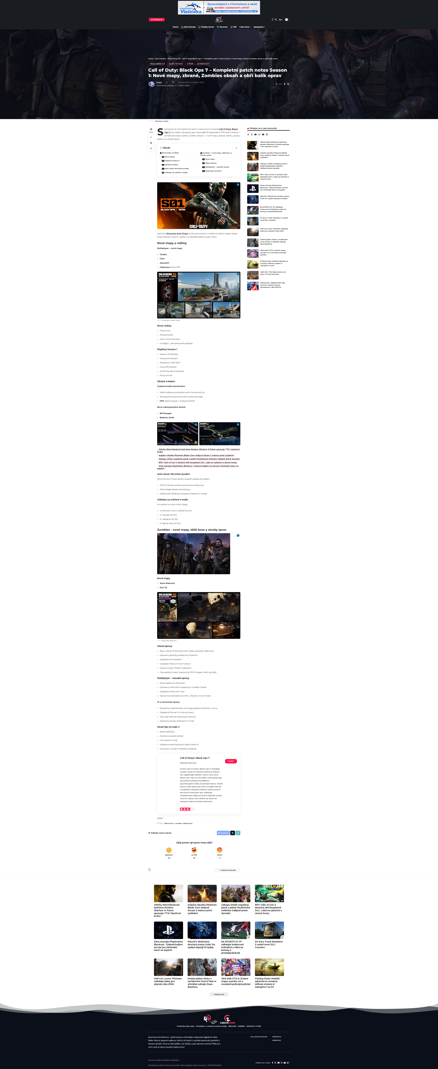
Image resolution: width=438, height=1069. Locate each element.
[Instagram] (259, 134)
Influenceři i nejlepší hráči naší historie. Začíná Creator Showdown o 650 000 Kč (272, 285)
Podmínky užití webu (185, 1026)
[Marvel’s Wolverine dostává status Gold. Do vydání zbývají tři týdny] (253, 199)
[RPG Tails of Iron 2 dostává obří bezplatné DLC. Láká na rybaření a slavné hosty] (253, 178)
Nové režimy (170, 157)
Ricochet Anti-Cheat (177, 233)
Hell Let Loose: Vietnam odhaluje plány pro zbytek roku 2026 (168, 981)
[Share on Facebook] (284, 84)
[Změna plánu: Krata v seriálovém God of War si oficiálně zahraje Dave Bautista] (253, 242)
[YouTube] (255, 134)
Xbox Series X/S (174, 59)
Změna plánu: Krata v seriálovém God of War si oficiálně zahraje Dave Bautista (274, 242)
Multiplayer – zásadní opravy (217, 167)
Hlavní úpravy (211, 163)
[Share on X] (288, 84)
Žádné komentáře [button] (229, 870)
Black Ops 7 (169, 823)
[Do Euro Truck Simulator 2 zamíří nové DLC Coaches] (253, 221)
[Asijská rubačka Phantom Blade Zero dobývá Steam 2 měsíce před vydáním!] (253, 156)
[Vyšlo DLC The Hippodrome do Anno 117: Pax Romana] (253, 275)
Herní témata (160, 59)
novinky (178, 823)
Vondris (159, 82)
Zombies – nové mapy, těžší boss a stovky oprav (216, 154)
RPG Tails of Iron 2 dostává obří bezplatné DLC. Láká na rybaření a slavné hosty (198, 462)
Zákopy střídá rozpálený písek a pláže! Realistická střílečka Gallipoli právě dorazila (199, 459)
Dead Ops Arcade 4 (214, 171)
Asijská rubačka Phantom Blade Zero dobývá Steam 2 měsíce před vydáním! (196, 455)
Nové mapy (210, 159)
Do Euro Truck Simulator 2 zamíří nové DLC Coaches (269, 944)
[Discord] (263, 134)
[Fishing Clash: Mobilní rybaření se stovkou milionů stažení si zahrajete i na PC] (253, 264)
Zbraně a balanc (171, 165)
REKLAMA (232, 1026)
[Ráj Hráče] (219, 19)
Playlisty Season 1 (172, 161)
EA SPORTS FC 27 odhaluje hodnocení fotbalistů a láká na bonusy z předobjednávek (273, 209)
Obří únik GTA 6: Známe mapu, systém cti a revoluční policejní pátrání (273, 252)
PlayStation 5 (176, 64)
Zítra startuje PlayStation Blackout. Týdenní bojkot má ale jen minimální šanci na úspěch (274, 187)
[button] (276, 19)
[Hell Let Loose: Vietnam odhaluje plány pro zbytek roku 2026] (253, 232)
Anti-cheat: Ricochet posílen (177, 168)
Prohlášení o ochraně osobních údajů (211, 1026)
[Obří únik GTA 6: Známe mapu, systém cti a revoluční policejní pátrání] (253, 253)
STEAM (190, 64)
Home (150, 59)
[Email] (151, 148)
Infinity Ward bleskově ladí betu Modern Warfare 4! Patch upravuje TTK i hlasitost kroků (274, 144)
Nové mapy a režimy (170, 153)
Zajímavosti (203, 64)
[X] (251, 134)
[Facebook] (248, 134)
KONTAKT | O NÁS (253, 1026)
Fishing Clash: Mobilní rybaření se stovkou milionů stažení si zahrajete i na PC (274, 263)
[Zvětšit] (227, 536)
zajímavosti (187, 823)
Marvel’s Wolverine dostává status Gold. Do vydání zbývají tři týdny (201, 944)
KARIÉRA (241, 1026)
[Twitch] (267, 134)
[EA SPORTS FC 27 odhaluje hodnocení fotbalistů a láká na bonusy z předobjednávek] (253, 210)
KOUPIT (231, 761)
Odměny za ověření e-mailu (176, 172)
